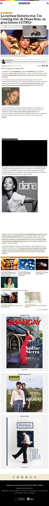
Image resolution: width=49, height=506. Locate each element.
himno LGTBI (13, 73)
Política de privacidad (42, 490)
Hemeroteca (18, 490)
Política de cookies (18, 492)
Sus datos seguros (31, 490)
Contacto (11, 490)
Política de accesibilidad (29, 492)
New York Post (41, 166)
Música (18, 68)
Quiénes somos (5, 490)
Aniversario (9, 68)
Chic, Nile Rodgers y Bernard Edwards (26, 111)
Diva (14, 68)
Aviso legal (24, 490)
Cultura (9, 13)
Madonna (4, 117)
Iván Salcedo (9, 60)
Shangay (3, 13)
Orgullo (22, 68)
